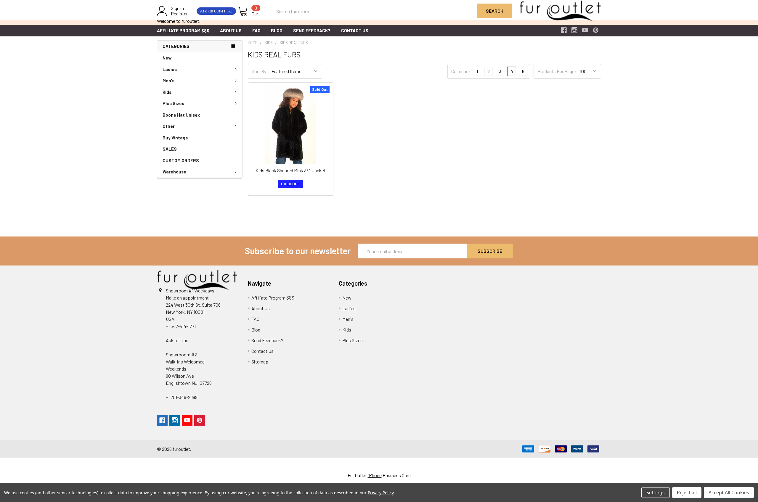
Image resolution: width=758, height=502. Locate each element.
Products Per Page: (556, 71)
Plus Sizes (173, 103)
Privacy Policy (381, 492)
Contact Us (354, 30)
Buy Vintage (175, 137)
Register (179, 13)
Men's (168, 80)
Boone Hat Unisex (181, 115)
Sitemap (259, 361)
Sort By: (260, 71)
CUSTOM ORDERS (181, 160)
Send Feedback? (311, 30)
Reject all (687, 492)
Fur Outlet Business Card (379, 475)
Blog (276, 30)
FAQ (256, 30)
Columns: (460, 71)
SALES (170, 149)
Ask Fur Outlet (216, 11)
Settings (655, 492)
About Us (231, 30)
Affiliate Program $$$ (183, 30)
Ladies (170, 69)
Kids (167, 92)
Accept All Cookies (729, 492)
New (167, 57)
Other (169, 126)
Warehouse (174, 171)
